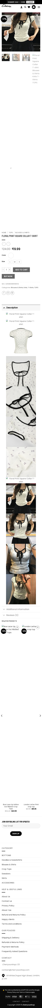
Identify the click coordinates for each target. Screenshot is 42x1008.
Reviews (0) (12, 615)
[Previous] (5, 32)
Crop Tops (6, 869)
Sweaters (6, 873)
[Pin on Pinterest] (12, 293)
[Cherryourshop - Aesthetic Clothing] (10, 6)
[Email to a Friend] (8, 293)
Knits (25, 288)
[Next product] (4, 244)
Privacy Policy (8, 905)
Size (3, 261)
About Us (6, 896)
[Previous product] (8, 244)
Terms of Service (25, 992)
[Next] (36, 32)
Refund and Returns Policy (14, 914)
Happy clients (8, 919)
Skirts (4, 878)
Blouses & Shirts (22, 232)
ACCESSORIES (8, 882)
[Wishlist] (29, 7)
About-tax (6, 910)
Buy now (8, 276)
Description (12, 307)
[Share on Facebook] (4, 293)
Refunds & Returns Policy (13, 942)
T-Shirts (31, 288)
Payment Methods (10, 946)
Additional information (17, 609)
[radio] (11, 255)
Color (4, 255)
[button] (25, 7)
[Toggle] (4, 307)
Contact (16, 1001)
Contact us (7, 901)
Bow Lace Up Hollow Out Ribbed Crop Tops (11, 807)
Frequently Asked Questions (14, 951)
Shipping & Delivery (10, 937)
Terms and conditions (12, 923)
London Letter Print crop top (31, 806)
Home (4, 232)
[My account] (21, 7)
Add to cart (21, 269)
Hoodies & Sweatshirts (12, 860)
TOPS (36, 288)
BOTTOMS (6, 855)
